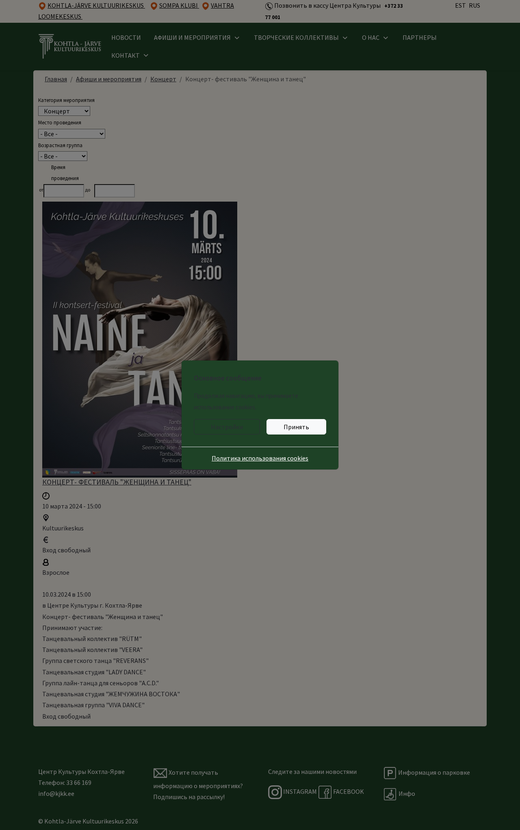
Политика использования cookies (260, 458)
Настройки (227, 427)
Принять (296, 427)
